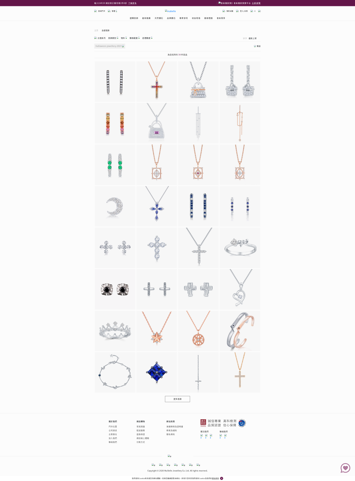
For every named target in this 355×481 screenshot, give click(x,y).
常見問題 (141, 426)
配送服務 (141, 430)
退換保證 (141, 434)
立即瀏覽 (256, 3)
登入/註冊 (244, 11)
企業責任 (113, 434)
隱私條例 (215, 478)
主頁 (96, 30)
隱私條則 (170, 434)
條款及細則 (171, 430)
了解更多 (132, 3)
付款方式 (141, 442)
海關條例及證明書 (174, 426)
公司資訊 (113, 430)
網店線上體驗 (143, 438)
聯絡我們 (113, 442)
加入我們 (113, 438)
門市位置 (113, 426)
